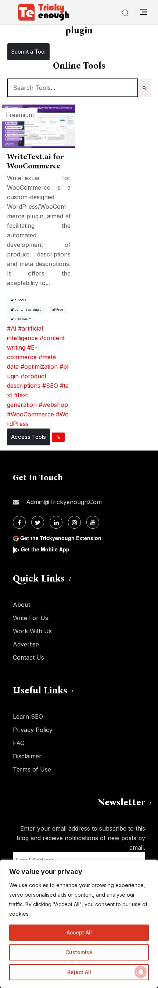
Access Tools (28, 436)
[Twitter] (37, 522)
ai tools (20, 300)
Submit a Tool (28, 51)
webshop (55, 404)
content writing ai (28, 309)
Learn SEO (28, 716)
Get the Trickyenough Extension (60, 538)
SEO (52, 385)
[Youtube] (92, 522)
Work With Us (32, 631)
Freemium (23, 319)
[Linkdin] (56, 522)
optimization (41, 366)
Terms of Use (32, 769)
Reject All (79, 972)
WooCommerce (32, 414)
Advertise (26, 644)
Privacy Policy (33, 729)
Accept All (79, 932)
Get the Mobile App (45, 549)
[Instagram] (74, 522)
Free (59, 309)
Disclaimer (27, 756)
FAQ (19, 743)
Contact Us (28, 657)
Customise (79, 952)
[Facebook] (19, 522)
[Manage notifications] (141, 972)
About (21, 604)
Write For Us (30, 617)
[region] (79, 924)
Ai (13, 328)
